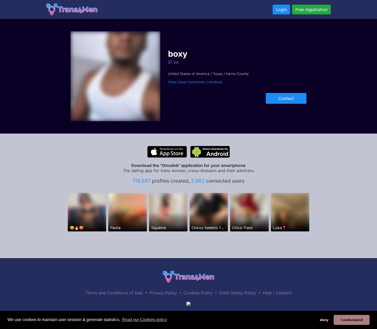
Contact (286, 98)
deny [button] (324, 320)
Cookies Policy (198, 292)
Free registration (311, 9)
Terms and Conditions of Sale (114, 292)
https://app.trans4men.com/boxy (195, 82)
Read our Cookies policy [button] (144, 319)
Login (281, 9)
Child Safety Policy (237, 292)
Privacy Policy (163, 292)
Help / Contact (277, 292)
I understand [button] (352, 320)
